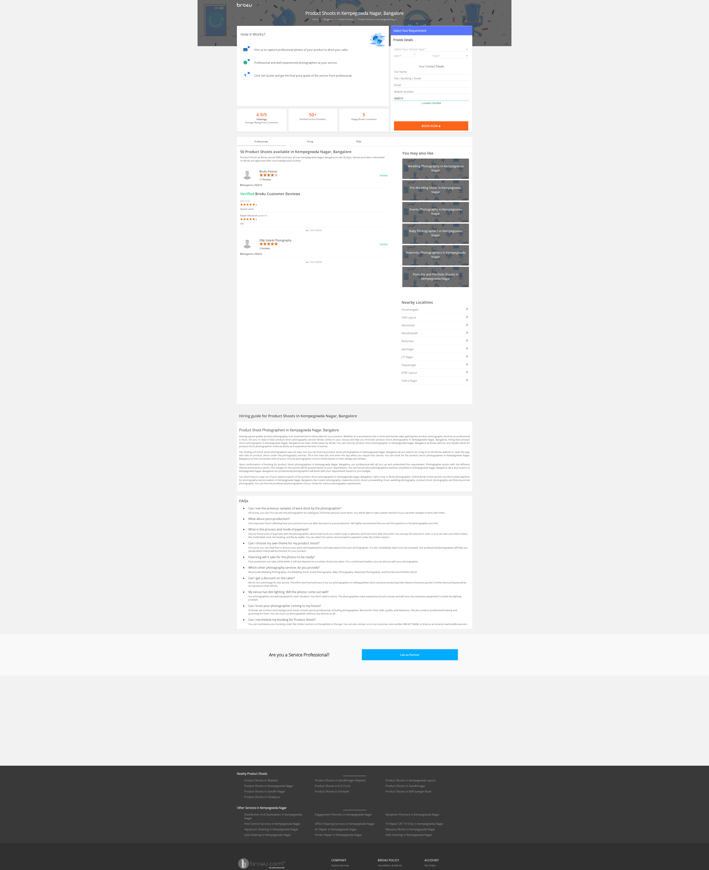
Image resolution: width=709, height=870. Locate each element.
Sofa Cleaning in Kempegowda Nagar (267, 835)
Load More (315, 230)
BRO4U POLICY (388, 860)
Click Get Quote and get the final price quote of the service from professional (303, 75)
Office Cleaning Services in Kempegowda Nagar (345, 824)
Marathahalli (410, 333)
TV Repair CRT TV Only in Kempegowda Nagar (414, 824)
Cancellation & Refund (390, 865)
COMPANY (338, 860)
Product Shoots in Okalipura (262, 797)
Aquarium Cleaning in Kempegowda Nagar (271, 829)
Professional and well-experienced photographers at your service (295, 62)
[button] (431, 30)
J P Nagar (407, 357)
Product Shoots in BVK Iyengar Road (408, 791)
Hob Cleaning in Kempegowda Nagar (409, 835)
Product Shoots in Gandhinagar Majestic (340, 780)
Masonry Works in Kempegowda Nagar (410, 829)
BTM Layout (409, 372)
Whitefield (408, 325)
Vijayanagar (409, 365)
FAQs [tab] (358, 141)
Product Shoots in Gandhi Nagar (264, 791)
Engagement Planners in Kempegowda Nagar (343, 814)
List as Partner (409, 655)
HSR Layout (409, 317)
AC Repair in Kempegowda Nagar (336, 829)
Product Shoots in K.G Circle (332, 786)
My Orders (430, 865)
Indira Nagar (409, 380)
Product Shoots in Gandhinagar (405, 786)
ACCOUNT (431, 860)
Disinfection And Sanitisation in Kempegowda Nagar (273, 816)
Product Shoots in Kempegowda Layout (411, 780)
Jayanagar (408, 349)
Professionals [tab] (261, 141)
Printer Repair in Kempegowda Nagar (338, 835)
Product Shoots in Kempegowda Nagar (268, 786)
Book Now (430, 126)
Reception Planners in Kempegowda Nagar (412, 814)
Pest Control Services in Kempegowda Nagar (272, 824)
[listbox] (431, 49)
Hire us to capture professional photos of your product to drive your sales (301, 50)
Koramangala (410, 309)
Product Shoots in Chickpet (332, 791)
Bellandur (408, 341)
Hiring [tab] (310, 141)
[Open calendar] (414, 54)
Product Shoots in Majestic (261, 780)
